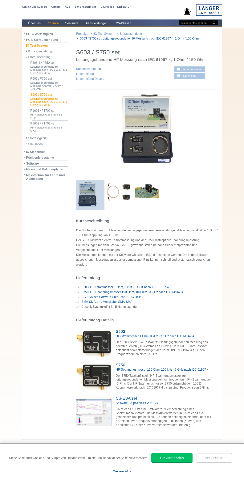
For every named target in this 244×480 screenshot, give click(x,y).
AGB (68, 6)
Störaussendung (39, 57)
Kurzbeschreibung (88, 68)
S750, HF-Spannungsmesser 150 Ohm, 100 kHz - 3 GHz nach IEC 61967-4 (132, 292)
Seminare (71, 23)
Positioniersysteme (40, 157)
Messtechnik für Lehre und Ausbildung (45, 177)
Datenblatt (189, 75)
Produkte (53, 23)
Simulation (35, 144)
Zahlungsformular (85, 6)
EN (124, 6)
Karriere (56, 6)
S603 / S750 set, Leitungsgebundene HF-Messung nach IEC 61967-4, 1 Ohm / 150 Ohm (139, 38)
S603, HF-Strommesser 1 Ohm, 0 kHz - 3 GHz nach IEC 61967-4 (125, 287)
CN (129, 6)
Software (32, 163)
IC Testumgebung (40, 51)
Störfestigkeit (37, 138)
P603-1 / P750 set (48, 67)
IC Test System (37, 45)
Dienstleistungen (96, 23)
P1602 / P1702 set (46, 127)
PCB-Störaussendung (42, 39)
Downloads (107, 6)
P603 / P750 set (46, 83)
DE (119, 6)
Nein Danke (214, 458)
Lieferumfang (85, 73)
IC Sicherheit (35, 152)
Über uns (34, 23)
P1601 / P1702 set (46, 114)
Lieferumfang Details (90, 78)
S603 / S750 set (48, 99)
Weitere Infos (122, 471)
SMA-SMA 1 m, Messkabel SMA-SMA (106, 301)
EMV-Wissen (122, 23)
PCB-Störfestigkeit (39, 34)
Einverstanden (172, 458)
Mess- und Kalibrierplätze (44, 169)
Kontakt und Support (34, 6)
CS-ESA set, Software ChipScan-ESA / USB (111, 297)
